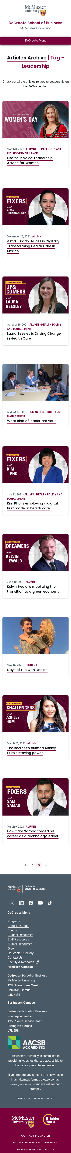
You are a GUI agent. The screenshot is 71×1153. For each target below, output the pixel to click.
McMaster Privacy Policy (35, 1149)
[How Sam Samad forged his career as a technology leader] (35, 799)
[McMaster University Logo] (35, 1120)
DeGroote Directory (21, 953)
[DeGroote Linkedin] (22, 902)
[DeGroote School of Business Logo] (26, 888)
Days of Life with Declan (27, 669)
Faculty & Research (22, 962)
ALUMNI (31, 149)
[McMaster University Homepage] (35, 10)
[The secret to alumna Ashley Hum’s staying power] (35, 716)
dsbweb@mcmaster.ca (22, 1084)
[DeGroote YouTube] (40, 902)
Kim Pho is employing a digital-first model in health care (33, 506)
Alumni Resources (20, 944)
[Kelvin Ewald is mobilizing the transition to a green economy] (35, 554)
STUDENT (31, 665)
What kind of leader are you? (31, 420)
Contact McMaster (35, 1135)
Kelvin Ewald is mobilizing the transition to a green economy (33, 589)
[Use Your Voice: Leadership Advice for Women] (35, 121)
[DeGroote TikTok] (49, 902)
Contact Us (15, 957)
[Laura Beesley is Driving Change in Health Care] (35, 297)
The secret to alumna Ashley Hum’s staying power (31, 750)
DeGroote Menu (35, 40)
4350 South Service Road (25, 1021)
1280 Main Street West (23, 985)
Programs (14, 921)
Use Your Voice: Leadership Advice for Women (30, 160)
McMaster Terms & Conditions (35, 1142)
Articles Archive (27, 57)
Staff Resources (18, 939)
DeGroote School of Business (35, 22)
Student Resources (20, 935)
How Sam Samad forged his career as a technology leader (33, 833)
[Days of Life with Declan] (35, 638)
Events (12, 930)
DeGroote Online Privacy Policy (36, 1098)
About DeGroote (18, 925)
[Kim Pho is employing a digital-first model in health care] (35, 467)
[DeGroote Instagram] (12, 902)
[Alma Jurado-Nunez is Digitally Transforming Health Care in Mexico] (35, 209)
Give (11, 948)
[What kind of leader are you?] (35, 384)
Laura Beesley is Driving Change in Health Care (34, 336)
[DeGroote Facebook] (31, 902)
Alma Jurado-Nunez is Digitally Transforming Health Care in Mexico (33, 246)
